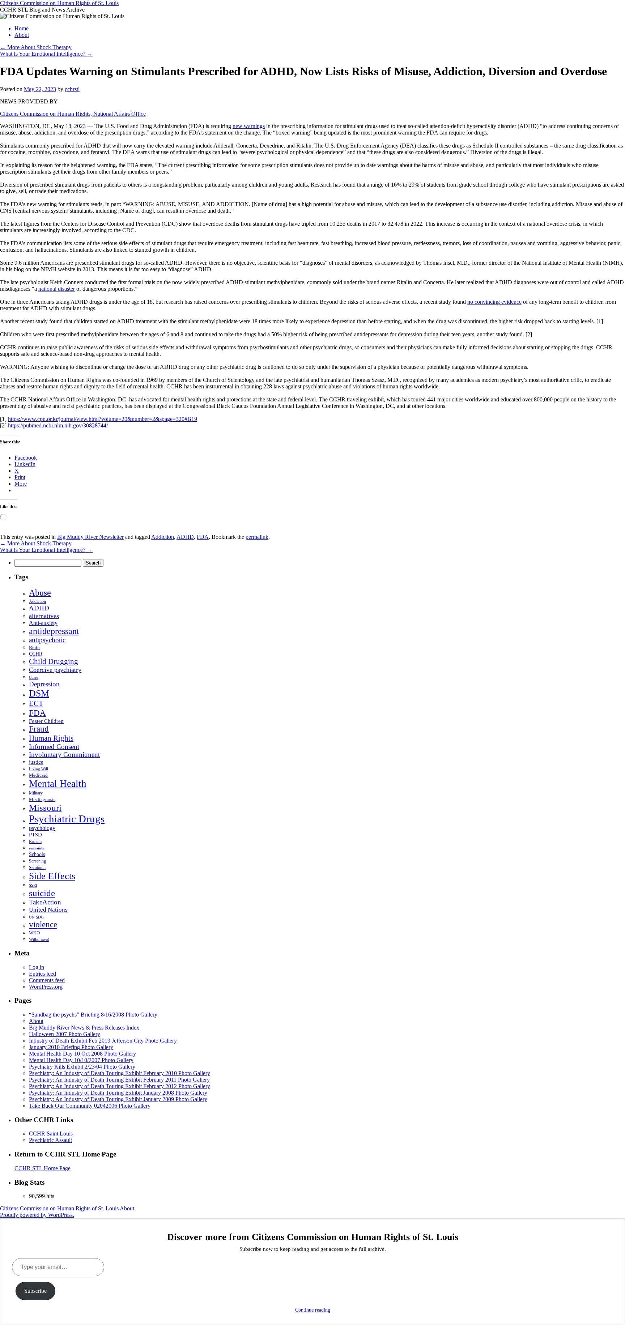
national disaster (56, 289)
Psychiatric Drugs (67, 819)
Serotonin (37, 867)
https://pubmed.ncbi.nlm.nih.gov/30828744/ (58, 425)
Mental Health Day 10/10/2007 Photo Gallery (81, 1060)
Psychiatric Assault (50, 1140)
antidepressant (54, 631)
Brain (34, 647)
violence (43, 924)
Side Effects (52, 875)
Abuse (40, 592)
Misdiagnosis (42, 799)
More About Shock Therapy (36, 47)
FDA (203, 537)
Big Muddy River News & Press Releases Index (84, 1027)
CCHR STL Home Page (42, 1168)
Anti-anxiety (43, 623)
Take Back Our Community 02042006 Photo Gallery (89, 1106)
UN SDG (36, 917)
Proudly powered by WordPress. (37, 1215)
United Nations (48, 909)
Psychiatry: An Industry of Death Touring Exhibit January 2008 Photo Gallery (118, 1093)
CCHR (35, 654)
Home (21, 28)
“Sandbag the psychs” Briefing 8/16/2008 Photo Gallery (93, 1014)
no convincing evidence (494, 302)
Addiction (162, 537)
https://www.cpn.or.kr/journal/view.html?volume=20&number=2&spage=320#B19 (102, 419)
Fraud (39, 728)
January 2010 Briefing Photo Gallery (71, 1047)
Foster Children (46, 721)
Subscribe (35, 1291)
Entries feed (42, 974)
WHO (34, 933)
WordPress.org (46, 987)
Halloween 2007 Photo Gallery (64, 1034)
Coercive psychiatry (55, 669)
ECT (36, 703)
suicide (42, 893)
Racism (35, 841)
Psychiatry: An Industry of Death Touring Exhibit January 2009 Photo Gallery (118, 1099)
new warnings (249, 126)
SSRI (33, 885)
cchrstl (72, 89)
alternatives (44, 615)
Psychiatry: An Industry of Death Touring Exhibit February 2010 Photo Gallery (119, 1073)
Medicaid (38, 775)
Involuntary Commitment (64, 754)
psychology (42, 828)
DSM (39, 693)
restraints (36, 848)
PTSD (35, 835)
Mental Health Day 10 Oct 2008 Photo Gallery (82, 1054)
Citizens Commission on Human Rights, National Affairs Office (73, 114)
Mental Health (57, 783)
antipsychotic (47, 640)
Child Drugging (53, 661)
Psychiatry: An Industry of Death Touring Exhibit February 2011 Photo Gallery (119, 1080)
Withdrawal (39, 939)
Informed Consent (54, 746)
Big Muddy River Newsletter (90, 537)
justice (36, 762)
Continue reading (312, 1310)
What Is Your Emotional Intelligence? (46, 54)
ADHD (185, 537)
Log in (36, 967)
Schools (37, 854)
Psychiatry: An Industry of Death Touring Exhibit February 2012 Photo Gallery (119, 1086)
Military (36, 793)
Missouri (45, 807)
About (21, 35)
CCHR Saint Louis (51, 1133)
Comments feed (47, 980)
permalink (257, 537)
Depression (44, 684)
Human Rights (51, 738)
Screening (37, 861)
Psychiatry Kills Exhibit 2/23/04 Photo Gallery (82, 1067)
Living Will (38, 769)
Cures (33, 677)
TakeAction (45, 902)
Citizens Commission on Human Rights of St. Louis (59, 3)
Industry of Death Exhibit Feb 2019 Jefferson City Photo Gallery (103, 1041)
